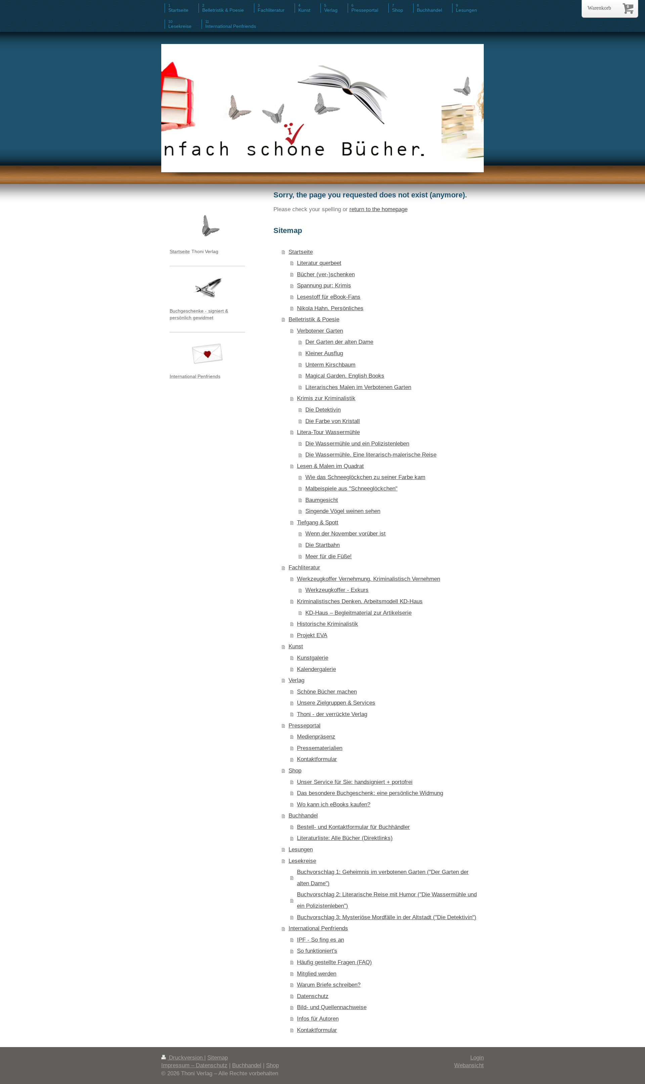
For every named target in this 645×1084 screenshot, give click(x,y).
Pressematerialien (319, 748)
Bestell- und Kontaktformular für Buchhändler (353, 827)
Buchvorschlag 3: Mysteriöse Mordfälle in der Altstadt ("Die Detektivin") (386, 917)
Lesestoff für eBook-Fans (328, 297)
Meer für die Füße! (328, 556)
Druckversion (185, 1057)
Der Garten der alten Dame (339, 342)
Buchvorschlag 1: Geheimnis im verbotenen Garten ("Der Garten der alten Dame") (383, 878)
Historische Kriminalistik (327, 624)
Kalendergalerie (316, 669)
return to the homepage (378, 209)
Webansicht (469, 1065)
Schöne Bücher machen (327, 692)
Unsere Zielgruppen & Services (336, 703)
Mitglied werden (316, 974)
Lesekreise (302, 861)
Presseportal (304, 725)
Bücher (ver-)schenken (326, 274)
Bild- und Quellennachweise (332, 1007)
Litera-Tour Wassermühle (328, 432)
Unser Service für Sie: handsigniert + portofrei (355, 782)
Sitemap (217, 1057)
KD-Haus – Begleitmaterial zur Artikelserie (358, 613)
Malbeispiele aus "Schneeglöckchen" (351, 488)
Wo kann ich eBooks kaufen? (333, 804)
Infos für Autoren (318, 1019)
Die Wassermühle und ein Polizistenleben (357, 443)
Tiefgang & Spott (317, 522)
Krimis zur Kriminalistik (326, 398)
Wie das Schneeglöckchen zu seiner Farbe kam (365, 477)
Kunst (296, 646)
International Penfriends (318, 928)
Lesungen (301, 849)
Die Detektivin (323, 410)
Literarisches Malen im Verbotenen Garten (358, 387)
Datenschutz (313, 996)
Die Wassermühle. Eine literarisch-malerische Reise (370, 455)
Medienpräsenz (316, 737)
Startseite (301, 252)
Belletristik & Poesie (314, 319)
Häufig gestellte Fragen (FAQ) (334, 962)
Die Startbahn (322, 545)
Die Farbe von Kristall (332, 421)
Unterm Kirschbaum (330, 365)
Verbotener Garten (320, 331)
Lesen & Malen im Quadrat (330, 466)
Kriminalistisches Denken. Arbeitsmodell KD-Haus (360, 601)
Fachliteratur (304, 567)
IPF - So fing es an (320, 940)
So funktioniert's (317, 951)
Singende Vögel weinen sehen (342, 511)
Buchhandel (303, 815)
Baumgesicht (321, 500)
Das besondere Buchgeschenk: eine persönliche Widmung (370, 793)
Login (477, 1057)
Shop (295, 770)
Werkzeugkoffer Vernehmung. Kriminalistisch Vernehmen (368, 579)
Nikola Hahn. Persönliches (330, 308)
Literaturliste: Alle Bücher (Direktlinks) (345, 838)
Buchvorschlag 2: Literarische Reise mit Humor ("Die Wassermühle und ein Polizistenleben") (387, 900)
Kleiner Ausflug (324, 353)
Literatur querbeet (319, 263)
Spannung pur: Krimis (324, 285)
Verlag (296, 680)
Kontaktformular (317, 759)
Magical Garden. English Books (344, 376)
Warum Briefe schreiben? (328, 985)
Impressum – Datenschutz (194, 1065)
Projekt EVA (312, 635)
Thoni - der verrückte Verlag (332, 714)
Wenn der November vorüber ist (345, 533)
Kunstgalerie (312, 658)
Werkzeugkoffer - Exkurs (337, 590)
